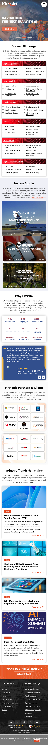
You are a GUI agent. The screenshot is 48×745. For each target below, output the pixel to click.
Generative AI (9, 126)
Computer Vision (10, 132)
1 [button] (18, 37)
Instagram (30, 722)
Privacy (4, 713)
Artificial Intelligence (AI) (33, 710)
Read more (38, 535)
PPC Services (30, 167)
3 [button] (29, 37)
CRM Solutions (31, 150)
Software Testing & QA (12, 74)
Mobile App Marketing (34, 169)
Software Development (32, 692)
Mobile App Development (35, 71)
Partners (4, 696)
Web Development (11, 71)
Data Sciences (9, 89)
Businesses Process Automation (32, 94)
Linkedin (11, 722)
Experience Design (11, 68)
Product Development (33, 68)
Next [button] (43, 377)
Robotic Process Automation (10, 94)
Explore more (37, 197)
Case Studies (6, 692)
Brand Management (11, 172)
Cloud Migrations (10, 110)
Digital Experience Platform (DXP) (14, 146)
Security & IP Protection (10, 703)
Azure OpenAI (9, 129)
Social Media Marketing (13, 169)
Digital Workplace (11, 153)
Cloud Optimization (11, 113)
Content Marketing (32, 172)
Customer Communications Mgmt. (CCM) (35, 154)
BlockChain (28, 713)
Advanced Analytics (32, 86)
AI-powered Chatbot (33, 126)
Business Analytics (11, 86)
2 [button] (24, 37)
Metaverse (28, 717)
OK (37, 741)
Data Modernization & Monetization (33, 90)
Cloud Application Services (35, 110)
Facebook (24, 722)
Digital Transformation (32, 689)
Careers (4, 710)
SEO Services (9, 167)
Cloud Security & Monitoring (32, 114)
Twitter (17, 722)
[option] (24, 20)
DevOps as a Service (33, 107)
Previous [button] (39, 377)
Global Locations (7, 706)
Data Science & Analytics (33, 706)
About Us (5, 689)
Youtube (37, 722)
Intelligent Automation (33, 74)
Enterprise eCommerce (12, 150)
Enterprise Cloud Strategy (13, 107)
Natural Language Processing (32, 133)
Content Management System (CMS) (33, 146)
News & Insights (7, 699)
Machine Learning (32, 129)
